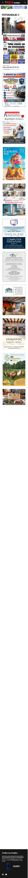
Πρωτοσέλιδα (6, 65)
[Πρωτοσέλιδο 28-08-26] (14, 48)
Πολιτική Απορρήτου (7, 857)
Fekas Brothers (15, 860)
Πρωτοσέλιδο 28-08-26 (11, 67)
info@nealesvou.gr (13, 859)
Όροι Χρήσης (11, 856)
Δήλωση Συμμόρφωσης (18, 857)
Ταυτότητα (5, 856)
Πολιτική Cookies (19, 856)
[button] (3, 2)
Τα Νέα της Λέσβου (10, 853)
